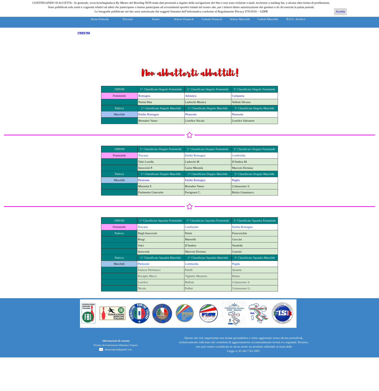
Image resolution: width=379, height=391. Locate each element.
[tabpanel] (189, 59)
